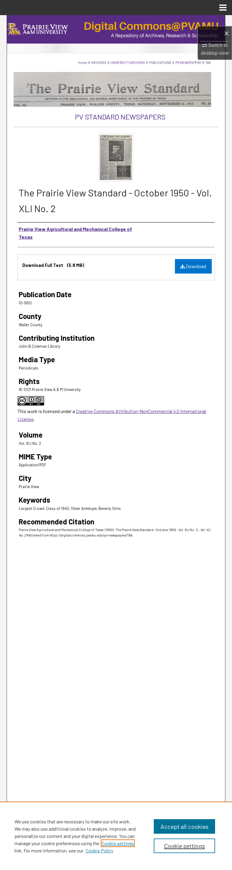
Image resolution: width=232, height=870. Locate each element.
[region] (116, 836)
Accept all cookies (184, 826)
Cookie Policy (99, 850)
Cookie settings (118, 843)
